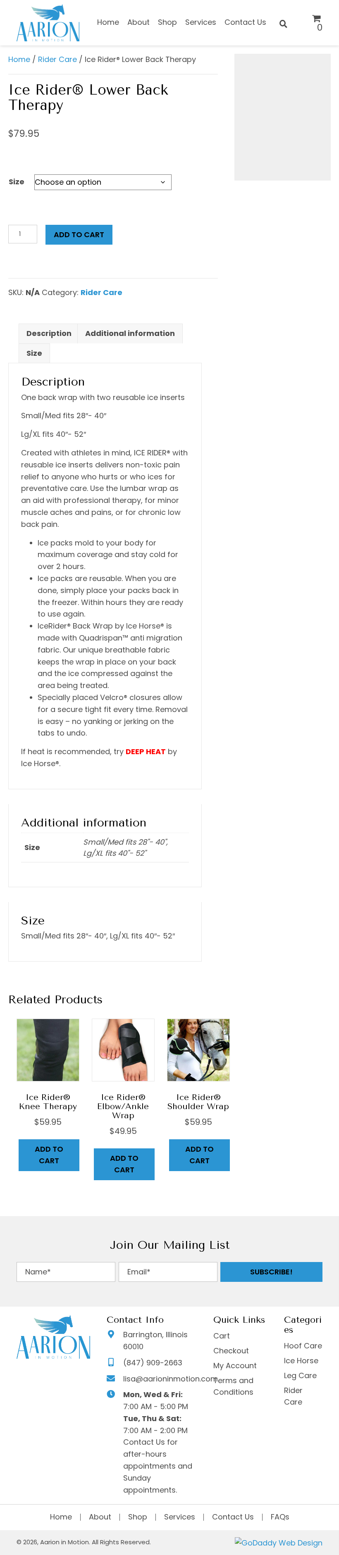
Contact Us (233, 1517)
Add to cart (79, 234)
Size (16, 181)
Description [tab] (49, 333)
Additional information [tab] (130, 333)
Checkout (231, 1350)
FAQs (280, 1517)
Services (179, 1517)
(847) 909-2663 (152, 1362)
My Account (235, 1365)
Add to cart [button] (49, 1155)
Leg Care (300, 1375)
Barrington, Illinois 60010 (155, 1340)
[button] (271, 1272)
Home (19, 59)
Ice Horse (301, 1360)
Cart (221, 1336)
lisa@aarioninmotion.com (170, 1379)
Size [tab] (34, 353)
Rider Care (57, 59)
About (100, 1517)
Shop (137, 1517)
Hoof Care (303, 1346)
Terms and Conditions (233, 1386)
